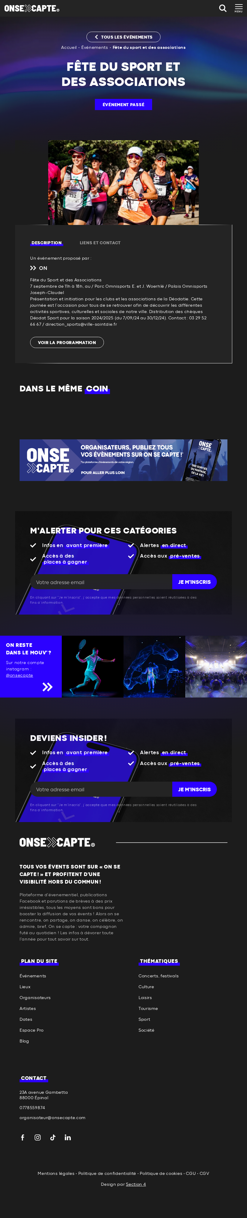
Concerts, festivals (159, 976)
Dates (26, 1019)
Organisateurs (35, 998)
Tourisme (148, 1009)
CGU (191, 1174)
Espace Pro (32, 1030)
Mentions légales (56, 1174)
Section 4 (136, 1184)
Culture (146, 987)
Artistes (28, 1009)
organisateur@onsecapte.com (53, 1118)
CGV (204, 1174)
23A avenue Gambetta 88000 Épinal (44, 1095)
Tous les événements (127, 37)
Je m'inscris (194, 582)
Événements (94, 48)
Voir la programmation (67, 343)
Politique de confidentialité (107, 1174)
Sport (144, 1019)
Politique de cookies (161, 1174)
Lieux (25, 987)
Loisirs (145, 998)
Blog (24, 1041)
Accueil (69, 48)
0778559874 (32, 1108)
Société (147, 1030)
